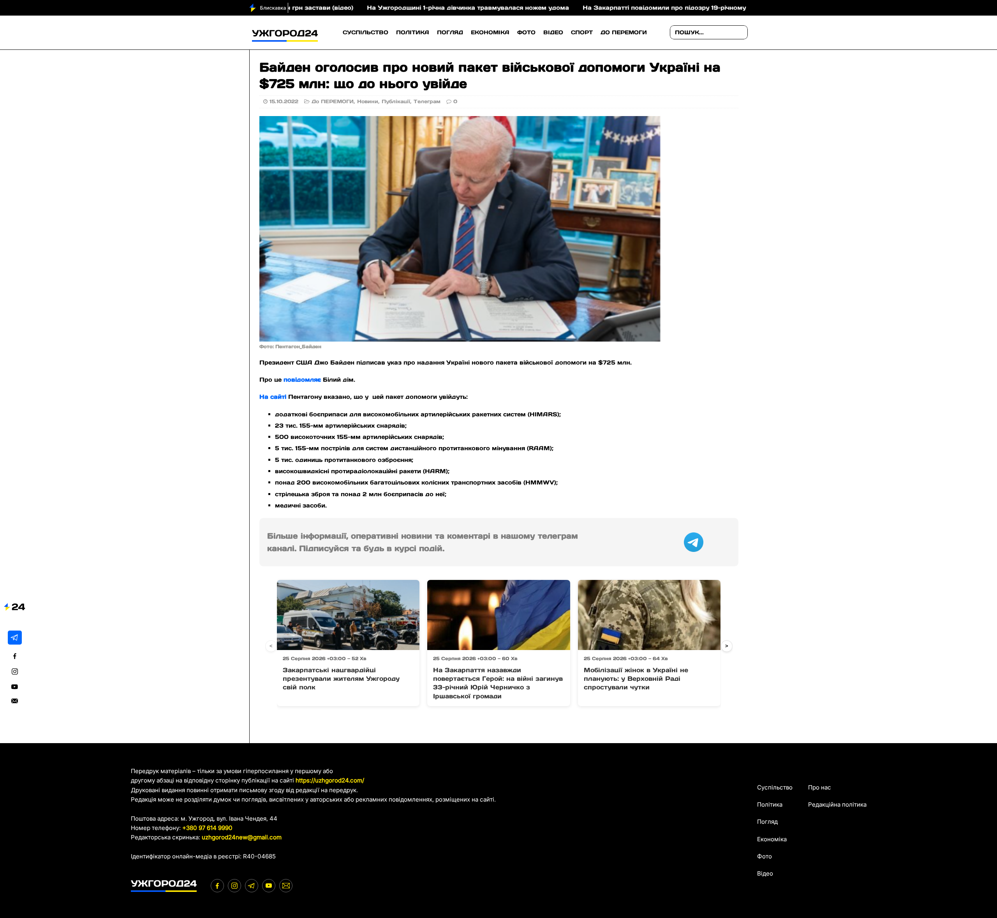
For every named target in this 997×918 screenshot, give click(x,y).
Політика (412, 32)
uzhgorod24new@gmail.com (242, 837)
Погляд (450, 32)
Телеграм (427, 101)
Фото (526, 32)
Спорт (582, 32)
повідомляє (302, 379)
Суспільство (365, 32)
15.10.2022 (284, 101)
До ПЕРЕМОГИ (624, 32)
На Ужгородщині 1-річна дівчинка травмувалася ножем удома (418, 7)
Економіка (490, 32)
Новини (367, 101)
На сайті (272, 396)
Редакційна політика (837, 804)
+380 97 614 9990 (207, 828)
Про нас (819, 787)
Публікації (396, 101)
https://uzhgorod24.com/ (330, 780)
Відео (553, 32)
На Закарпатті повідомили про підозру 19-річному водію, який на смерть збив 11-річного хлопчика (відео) (703, 7)
